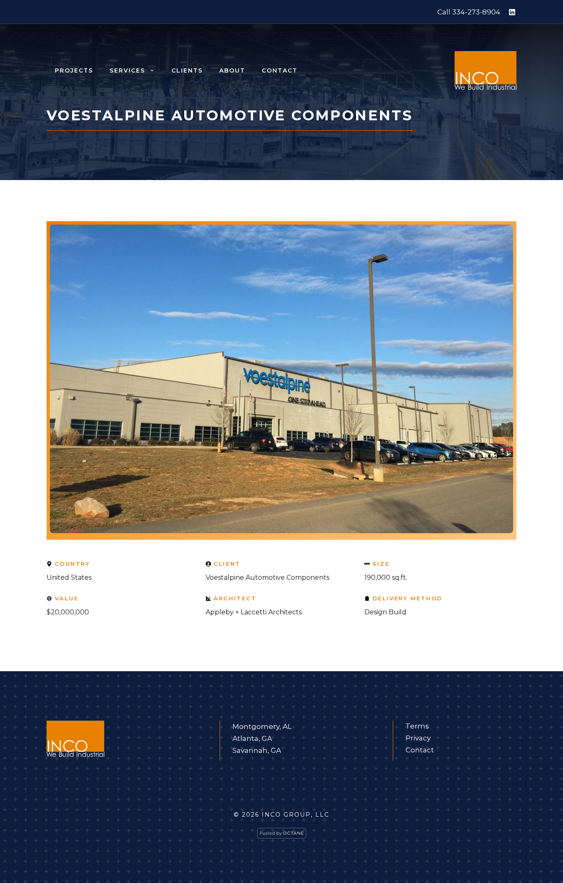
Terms (417, 726)
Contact (280, 70)
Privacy (418, 738)
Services (127, 70)
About (232, 70)
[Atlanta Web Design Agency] (281, 835)
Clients (187, 70)
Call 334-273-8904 (468, 12)
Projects (74, 70)
